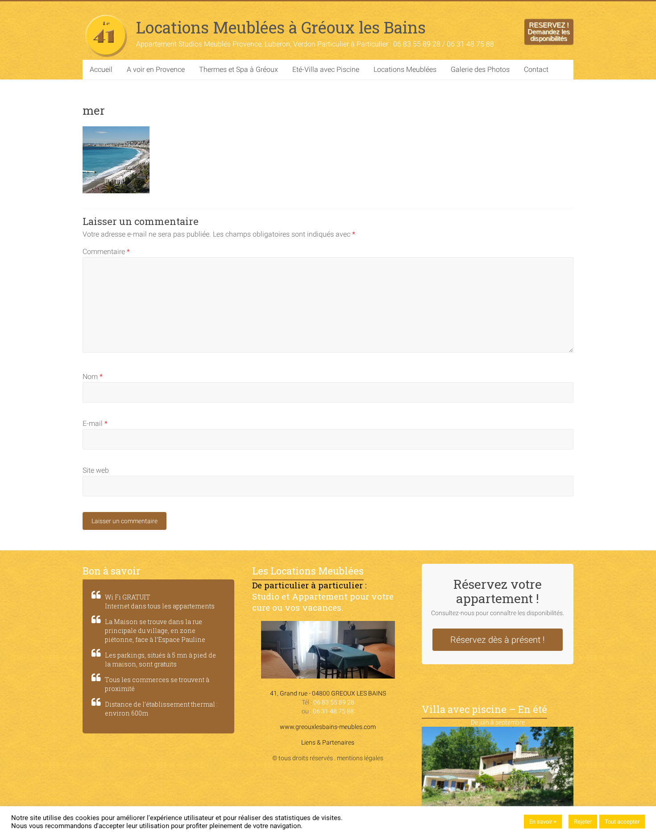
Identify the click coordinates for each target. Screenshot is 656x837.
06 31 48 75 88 (333, 711)
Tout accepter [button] (622, 821)
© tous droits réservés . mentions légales (327, 758)
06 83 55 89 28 (333, 702)
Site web (96, 470)
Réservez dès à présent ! (497, 639)
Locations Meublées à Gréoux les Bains (281, 27)
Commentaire (106, 251)
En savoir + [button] (542, 821)
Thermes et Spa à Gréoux (238, 69)
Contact (536, 69)
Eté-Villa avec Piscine (325, 69)
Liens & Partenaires (327, 742)
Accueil (101, 69)
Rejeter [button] (583, 821)
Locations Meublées (405, 69)
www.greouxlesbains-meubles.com (328, 726)
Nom (93, 376)
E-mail (95, 423)
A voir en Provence (156, 69)
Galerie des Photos (480, 69)
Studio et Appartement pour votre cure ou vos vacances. (323, 602)
